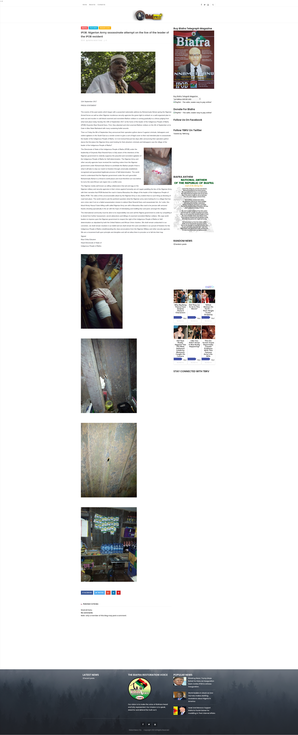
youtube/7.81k (209, 374)
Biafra (84, 28)
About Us (92, 4)
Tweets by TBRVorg (181, 133)
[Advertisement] (194, 155)
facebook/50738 (179, 374)
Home (85, 4)
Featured (93, 28)
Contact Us (101, 4)
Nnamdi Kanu (105, 28)
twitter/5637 (194, 374)
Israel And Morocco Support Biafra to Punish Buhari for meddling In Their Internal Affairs (201, 710)
